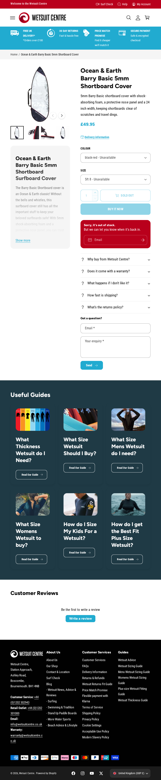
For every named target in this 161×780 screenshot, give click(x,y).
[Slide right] (61, 115)
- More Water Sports (58, 719)
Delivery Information (94, 672)
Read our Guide (30, 474)
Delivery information (97, 137)
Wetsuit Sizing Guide (130, 666)
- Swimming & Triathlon (60, 707)
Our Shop (52, 666)
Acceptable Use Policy (95, 731)
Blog (49, 684)
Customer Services (93, 660)
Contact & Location (58, 672)
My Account (144, 4)
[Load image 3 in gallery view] (47, 132)
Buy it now (115, 209)
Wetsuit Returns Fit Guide (97, 684)
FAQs (85, 666)
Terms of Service (92, 707)
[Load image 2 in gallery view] (32, 132)
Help (124, 4)
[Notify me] (142, 240)
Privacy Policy (90, 719)
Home (14, 54)
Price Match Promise (95, 690)
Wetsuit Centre (26, 773)
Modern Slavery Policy (95, 737)
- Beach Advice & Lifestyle (61, 725)
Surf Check (107, 4)
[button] (12, 17)
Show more (23, 240)
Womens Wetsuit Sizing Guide (132, 680)
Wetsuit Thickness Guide (133, 700)
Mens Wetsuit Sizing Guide (134, 672)
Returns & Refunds (93, 678)
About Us (51, 660)
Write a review (80, 618)
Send (89, 365)
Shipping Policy (91, 713)
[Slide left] (53, 115)
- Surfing (51, 701)
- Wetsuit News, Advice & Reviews (61, 692)
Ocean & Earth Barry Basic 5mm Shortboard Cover (50, 54)
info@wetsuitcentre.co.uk (26, 724)
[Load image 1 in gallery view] (17, 132)
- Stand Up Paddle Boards (61, 713)
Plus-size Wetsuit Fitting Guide (132, 691)
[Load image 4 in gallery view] (63, 132)
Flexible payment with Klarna (95, 698)
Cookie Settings (91, 725)
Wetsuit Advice (127, 660)
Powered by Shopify (46, 773)
